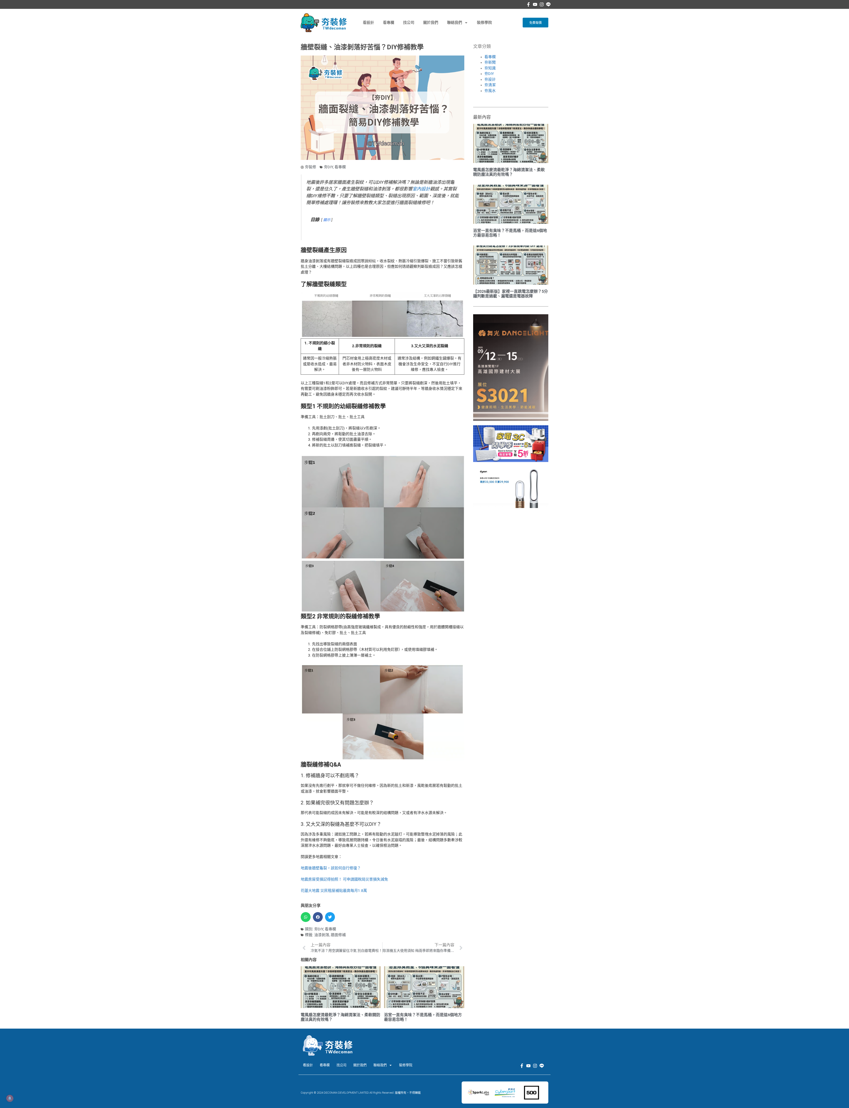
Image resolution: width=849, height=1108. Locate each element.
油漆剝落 (321, 935)
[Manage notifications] (9, 1098)
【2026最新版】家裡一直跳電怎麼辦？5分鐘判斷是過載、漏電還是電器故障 (510, 294)
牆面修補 (338, 935)
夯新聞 (490, 62)
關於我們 (430, 22)
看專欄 (388, 22)
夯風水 (490, 90)
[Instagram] (541, 4)
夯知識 (490, 68)
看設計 (368, 22)
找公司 (408, 22)
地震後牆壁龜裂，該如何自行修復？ (331, 868)
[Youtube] (535, 4)
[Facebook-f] (528, 4)
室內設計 (421, 189)
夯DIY (328, 167)
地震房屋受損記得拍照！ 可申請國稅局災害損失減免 (344, 879)
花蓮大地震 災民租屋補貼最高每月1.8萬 (334, 890)
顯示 (326, 220)
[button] (306, 917)
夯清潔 (490, 85)
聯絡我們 (454, 22)
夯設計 (490, 79)
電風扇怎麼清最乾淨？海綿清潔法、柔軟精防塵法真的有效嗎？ (509, 172)
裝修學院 (484, 22)
